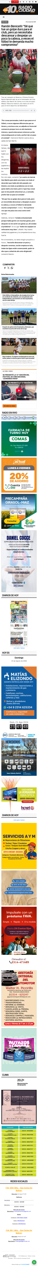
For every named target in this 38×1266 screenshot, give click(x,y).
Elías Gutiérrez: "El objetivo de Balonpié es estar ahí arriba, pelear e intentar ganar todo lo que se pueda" (18, 357)
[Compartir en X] (8, 268)
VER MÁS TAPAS (19, 648)
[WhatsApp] (20, 1)
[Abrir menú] (3, 17)
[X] (23, 1)
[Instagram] (29, 1)
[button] (9, 1)
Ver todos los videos (9, 406)
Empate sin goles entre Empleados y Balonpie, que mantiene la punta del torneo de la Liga (18, 328)
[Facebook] (26, 1)
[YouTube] (35, 1)
